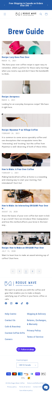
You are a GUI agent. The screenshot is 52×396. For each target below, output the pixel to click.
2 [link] (26, 271)
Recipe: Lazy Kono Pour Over (15, 57)
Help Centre (10, 314)
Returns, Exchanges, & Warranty (37, 322)
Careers (8, 339)
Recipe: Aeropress (10, 96)
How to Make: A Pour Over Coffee (18, 169)
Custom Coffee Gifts (15, 333)
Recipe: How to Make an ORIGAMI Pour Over (23, 247)
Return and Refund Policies (36, 383)
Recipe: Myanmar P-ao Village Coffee (20, 130)
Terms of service (25, 387)
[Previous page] (13, 271)
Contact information (40, 387)
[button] (4, 14)
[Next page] (39, 271)
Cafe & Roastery (13, 326)
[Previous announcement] (4, 5)
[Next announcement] (47, 5)
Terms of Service (35, 337)
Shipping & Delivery (36, 314)
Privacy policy (12, 387)
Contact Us (10, 320)
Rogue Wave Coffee (18, 383)
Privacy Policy (34, 330)
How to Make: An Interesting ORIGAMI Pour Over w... (25, 207)
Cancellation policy (26, 390)
